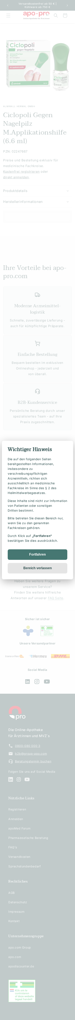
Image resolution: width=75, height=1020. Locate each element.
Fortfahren (37, 554)
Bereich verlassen (37, 568)
